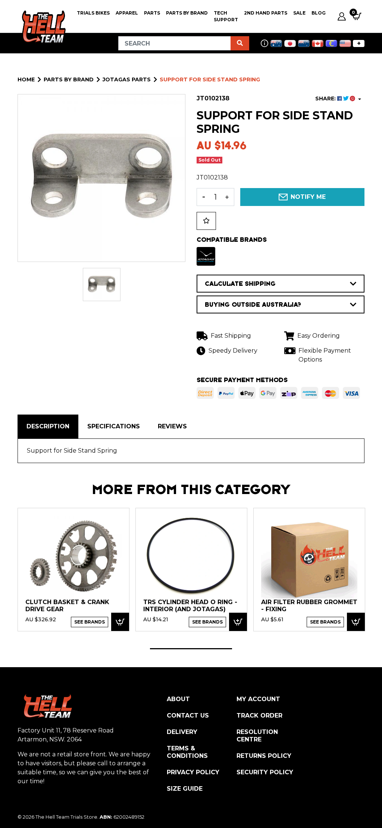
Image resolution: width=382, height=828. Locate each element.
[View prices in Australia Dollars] (276, 43)
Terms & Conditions (187, 752)
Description (47, 426)
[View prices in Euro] (331, 43)
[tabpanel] (73, 569)
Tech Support (226, 16)
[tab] (48, 426)
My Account (258, 699)
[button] (206, 221)
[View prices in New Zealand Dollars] (304, 43)
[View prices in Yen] (290, 43)
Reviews (172, 426)
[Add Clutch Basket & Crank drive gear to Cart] (120, 622)
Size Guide (185, 788)
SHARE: (326, 98)
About (178, 699)
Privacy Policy (193, 772)
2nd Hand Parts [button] (265, 13)
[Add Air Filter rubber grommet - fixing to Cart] (356, 622)
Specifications (113, 426)
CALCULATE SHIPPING (240, 283)
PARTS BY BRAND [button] (187, 13)
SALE (299, 13)
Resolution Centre (257, 735)
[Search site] (240, 43)
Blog (318, 13)
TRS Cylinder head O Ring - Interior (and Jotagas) (190, 606)
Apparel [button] (127, 13)
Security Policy (265, 772)
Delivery (182, 731)
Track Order (259, 715)
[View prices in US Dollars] (345, 43)
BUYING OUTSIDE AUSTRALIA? (253, 304)
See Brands (89, 622)
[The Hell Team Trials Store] (43, 26)
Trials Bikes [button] (93, 13)
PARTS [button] (152, 13)
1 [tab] (191, 648)
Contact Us (188, 715)
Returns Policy (264, 755)
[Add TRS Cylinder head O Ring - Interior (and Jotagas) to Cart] (238, 622)
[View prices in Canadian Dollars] (317, 43)
